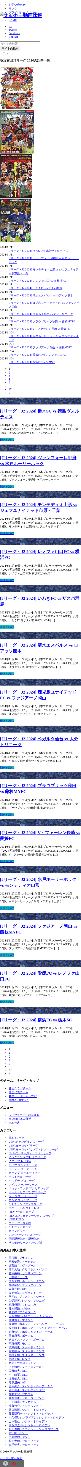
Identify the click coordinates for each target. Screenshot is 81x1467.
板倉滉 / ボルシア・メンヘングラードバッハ (36, 1324)
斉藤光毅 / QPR (18, 1289)
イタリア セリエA (20, 1161)
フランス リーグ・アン (23, 1169)
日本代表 (14, 1122)
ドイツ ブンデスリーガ (23, 1165)
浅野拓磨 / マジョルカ (22, 1304)
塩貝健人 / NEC (18, 1378)
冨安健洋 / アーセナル (22, 1261)
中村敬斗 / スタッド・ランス (26, 1351)
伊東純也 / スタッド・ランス (26, 1347)
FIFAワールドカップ (21, 1211)
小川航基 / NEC (18, 1374)
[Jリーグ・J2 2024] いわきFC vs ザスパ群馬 (35, 288)
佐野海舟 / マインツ (21, 1320)
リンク (13, 8)
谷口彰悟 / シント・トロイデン (28, 1409)
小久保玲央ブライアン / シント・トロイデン (36, 1417)
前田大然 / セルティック (24, 1441)
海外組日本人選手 (20, 1119)
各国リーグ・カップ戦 (23, 1096)
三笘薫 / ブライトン (21, 1257)
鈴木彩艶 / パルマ (19, 1308)
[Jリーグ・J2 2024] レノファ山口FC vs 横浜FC (37, 280)
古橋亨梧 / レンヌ (19, 1359)
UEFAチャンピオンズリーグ (26, 1141)
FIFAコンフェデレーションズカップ (31, 1215)
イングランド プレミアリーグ (27, 1157)
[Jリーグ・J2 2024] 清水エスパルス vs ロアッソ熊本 (41, 295)
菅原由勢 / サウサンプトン (25, 1273)
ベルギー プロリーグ (22, 1180)
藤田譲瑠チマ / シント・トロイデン (31, 1413)
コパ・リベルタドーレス (24, 1208)
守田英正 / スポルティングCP (27, 1390)
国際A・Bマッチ (19, 1100)
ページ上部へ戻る (11, 1458)
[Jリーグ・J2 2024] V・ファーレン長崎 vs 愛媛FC (39, 328)
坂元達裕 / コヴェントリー (25, 1292)
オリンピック (17, 1230)
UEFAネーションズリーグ (25, 1234)
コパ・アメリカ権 (20, 1223)
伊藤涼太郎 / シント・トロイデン (29, 1425)
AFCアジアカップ (20, 1227)
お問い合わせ (17, 4)
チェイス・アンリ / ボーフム (26, 1339)
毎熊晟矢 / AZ (17, 1382)
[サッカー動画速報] (21, 15)
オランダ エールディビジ (24, 1172)
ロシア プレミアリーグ (23, 1200)
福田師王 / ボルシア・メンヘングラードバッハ (38, 1328)
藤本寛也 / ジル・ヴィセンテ (26, 1398)
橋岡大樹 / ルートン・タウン (26, 1281)
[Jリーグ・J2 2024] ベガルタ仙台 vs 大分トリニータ (41, 314)
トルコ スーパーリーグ (23, 1196)
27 (10, 389)
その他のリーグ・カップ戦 (25, 1242)
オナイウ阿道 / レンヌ (22, 1363)
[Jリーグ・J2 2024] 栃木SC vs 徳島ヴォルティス (38, 250)
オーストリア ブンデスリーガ (27, 1192)
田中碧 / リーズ (18, 1277)
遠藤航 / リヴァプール (22, 1265)
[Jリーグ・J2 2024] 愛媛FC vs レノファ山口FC (37, 354)
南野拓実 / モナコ (19, 1343)
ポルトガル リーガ (20, 1176)
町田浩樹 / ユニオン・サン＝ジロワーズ (34, 1429)
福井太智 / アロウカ (21, 1394)
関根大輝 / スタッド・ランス (26, 1355)
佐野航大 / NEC (18, 1370)
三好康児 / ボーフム (21, 1335)
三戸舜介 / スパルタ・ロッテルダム (31, 1386)
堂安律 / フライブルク (22, 1312)
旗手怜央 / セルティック (24, 1444)
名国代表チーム (18, 1092)
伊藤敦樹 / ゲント (19, 1437)
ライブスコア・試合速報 (24, 1115)
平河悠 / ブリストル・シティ (26, 1296)
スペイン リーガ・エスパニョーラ (30, 1153)
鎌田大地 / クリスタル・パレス (28, 1269)
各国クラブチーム (20, 1088)
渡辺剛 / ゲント (18, 1433)
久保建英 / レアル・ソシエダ (26, 1300)
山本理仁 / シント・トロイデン (28, 1421)
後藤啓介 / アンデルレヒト (25, 1405)
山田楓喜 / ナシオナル (22, 1402)
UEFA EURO (16, 1219)
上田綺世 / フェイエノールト (26, 1366)
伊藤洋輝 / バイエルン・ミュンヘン (31, 1316)
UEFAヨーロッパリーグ (23, 1145)
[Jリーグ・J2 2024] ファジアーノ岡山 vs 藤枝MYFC (41, 347)
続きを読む (7, 439)
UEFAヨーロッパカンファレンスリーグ (33, 1149)
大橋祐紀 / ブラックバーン (25, 1285)
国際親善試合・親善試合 (24, 1238)
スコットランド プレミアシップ (29, 1188)
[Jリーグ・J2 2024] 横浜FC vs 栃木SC (32, 362)
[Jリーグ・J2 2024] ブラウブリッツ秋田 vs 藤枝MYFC (42, 321)
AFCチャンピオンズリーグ (25, 1204)
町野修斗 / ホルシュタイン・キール (31, 1331)
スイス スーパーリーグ (23, 1184)
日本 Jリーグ (16, 1137)
